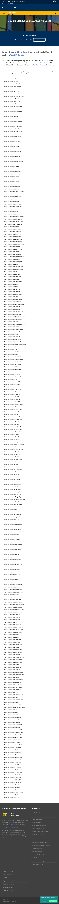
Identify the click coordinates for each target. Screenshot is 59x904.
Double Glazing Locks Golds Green (13, 126)
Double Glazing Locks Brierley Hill (12, 780)
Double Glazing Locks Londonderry (13, 214)
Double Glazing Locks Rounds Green (13, 557)
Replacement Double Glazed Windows (41, 845)
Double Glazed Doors (37, 816)
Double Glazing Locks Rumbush (12, 647)
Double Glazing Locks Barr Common (13, 612)
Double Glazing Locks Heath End (12, 762)
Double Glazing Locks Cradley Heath (13, 547)
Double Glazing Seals (8, 871)
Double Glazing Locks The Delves (12, 750)
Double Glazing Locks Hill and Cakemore (14, 324)
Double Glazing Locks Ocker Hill (12, 199)
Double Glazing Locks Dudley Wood (13, 659)
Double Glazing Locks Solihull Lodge (13, 507)
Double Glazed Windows (38, 813)
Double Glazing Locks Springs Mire (13, 544)
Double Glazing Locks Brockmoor (12, 196)
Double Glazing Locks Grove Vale (12, 109)
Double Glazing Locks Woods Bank (13, 757)
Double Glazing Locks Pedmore (12, 512)
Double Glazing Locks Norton (11, 754)
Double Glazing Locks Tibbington (12, 414)
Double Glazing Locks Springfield (12, 134)
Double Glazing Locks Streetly (11, 346)
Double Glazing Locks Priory (11, 367)
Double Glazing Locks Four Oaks (12, 401)
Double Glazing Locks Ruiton (11, 509)
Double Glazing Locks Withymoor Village (14, 304)
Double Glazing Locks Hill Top (11, 326)
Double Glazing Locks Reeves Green (13, 329)
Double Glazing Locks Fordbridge (12, 351)
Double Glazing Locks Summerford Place (14, 499)
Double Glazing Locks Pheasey (12, 669)
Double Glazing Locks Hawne (11, 379)
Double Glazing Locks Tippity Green (13, 504)
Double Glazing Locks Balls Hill (12, 184)
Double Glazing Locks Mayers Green (13, 447)
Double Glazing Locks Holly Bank (12, 254)
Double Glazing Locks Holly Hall (12, 482)
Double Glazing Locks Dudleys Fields (13, 361)
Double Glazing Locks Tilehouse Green (14, 734)
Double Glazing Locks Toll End (11, 279)
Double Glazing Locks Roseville (12, 306)
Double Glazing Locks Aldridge (11, 201)
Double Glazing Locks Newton (11, 392)
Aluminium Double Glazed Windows (40, 842)
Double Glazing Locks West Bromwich (13, 522)
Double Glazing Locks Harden (11, 119)
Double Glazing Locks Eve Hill (11, 502)
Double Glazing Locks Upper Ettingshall (14, 96)
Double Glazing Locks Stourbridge (12, 151)
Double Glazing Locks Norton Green (13, 649)
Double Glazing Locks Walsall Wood (13, 281)
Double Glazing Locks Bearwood (12, 186)
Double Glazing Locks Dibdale (11, 146)
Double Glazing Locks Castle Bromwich (14, 191)
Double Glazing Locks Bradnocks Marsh (14, 161)
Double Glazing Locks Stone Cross (13, 407)
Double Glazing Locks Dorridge (12, 189)
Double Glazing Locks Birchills (11, 519)
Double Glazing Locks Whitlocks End (13, 644)
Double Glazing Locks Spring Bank (12, 79)
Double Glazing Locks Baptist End (12, 782)
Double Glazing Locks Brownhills (12, 542)
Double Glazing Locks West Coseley (13, 412)
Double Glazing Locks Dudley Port (12, 624)
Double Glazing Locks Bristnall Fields (13, 389)
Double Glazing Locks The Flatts (12, 774)
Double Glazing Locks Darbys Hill (12, 689)
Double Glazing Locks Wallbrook (12, 251)
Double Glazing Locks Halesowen (12, 171)
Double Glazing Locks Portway (11, 434)
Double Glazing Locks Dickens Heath (13, 629)
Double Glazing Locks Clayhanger (12, 739)
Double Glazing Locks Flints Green (12, 276)
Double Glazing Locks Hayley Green (13, 714)
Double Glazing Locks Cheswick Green (14, 604)
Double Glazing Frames (37, 864)
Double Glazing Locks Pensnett (12, 331)
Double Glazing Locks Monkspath (12, 487)
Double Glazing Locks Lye (10, 709)
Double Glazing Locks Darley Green (13, 299)
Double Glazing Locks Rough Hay (12, 497)
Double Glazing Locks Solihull (11, 634)
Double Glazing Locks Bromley (11, 144)
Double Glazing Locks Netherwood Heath (14, 316)
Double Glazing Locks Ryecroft (12, 226)
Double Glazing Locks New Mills (12, 141)
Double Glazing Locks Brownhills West (13, 732)
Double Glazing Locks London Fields (13, 106)
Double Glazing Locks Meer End (12, 374)
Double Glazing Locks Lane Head (12, 314)
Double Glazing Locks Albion (11, 286)
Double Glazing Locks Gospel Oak (12, 717)
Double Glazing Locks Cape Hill (12, 432)
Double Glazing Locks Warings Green (13, 371)
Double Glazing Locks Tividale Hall (12, 179)
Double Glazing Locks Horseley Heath (13, 694)
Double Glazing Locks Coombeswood (13, 149)
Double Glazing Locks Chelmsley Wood (14, 449)
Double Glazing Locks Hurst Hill (12, 382)
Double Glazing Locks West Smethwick (14, 444)
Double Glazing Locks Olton (11, 712)
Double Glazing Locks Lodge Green (13, 442)
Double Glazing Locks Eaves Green (13, 632)
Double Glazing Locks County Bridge (13, 219)
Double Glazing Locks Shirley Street (13, 524)
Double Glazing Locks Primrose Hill (13, 241)
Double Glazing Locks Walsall (11, 594)
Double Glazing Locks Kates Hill (12, 94)
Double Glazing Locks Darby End (12, 599)
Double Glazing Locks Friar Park (12, 574)
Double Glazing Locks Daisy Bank (12, 339)
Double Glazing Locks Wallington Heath (14, 244)
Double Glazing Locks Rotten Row (12, 336)
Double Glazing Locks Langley (11, 264)
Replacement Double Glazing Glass (11, 881)
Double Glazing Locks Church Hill (12, 356)
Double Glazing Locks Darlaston (12, 614)
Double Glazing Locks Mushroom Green (14, 769)
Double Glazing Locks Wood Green (13, 111)
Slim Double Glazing (8, 887)
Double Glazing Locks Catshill (11, 164)
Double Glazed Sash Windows (39, 825)
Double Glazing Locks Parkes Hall (12, 667)
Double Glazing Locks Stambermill (12, 474)
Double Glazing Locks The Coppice (13, 652)
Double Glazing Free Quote (38, 834)
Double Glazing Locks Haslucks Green (13, 777)
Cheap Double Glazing (37, 848)
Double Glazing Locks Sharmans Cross (14, 609)
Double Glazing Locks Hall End (11, 697)
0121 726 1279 (7, 7)
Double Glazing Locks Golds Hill (12, 582)
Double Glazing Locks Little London (13, 319)
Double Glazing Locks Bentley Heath (13, 724)
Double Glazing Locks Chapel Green (13, 429)
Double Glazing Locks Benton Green (13, 409)
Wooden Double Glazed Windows (40, 831)
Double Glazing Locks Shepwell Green (13, 672)
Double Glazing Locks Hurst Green (12, 477)
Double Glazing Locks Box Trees (12, 349)
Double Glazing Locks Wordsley (12, 101)
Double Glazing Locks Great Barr (12, 384)
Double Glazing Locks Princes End (12, 639)
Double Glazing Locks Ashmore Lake (13, 169)
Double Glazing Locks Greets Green (13, 206)
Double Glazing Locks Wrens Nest (12, 417)
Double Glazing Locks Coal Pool (12, 457)
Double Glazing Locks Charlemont (12, 284)
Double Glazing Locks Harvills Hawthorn (14, 256)
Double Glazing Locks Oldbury (11, 464)
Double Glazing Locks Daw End (12, 642)
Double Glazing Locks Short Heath (12, 549)
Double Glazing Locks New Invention (13, 687)
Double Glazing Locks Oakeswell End (13, 269)
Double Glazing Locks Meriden (11, 790)
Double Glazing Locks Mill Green (12, 617)
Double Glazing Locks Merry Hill (12, 289)
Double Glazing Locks (8, 874)
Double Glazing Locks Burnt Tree (12, 437)
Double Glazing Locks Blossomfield (13, 607)
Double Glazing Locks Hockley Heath (13, 792)
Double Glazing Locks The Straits (12, 229)
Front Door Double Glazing (38, 854)
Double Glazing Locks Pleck (11, 296)
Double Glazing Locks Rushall (11, 321)
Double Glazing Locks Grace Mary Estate (14, 707)
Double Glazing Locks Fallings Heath (13, 261)
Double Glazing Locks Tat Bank (12, 534)
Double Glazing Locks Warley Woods (13, 737)
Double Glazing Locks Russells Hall (13, 729)
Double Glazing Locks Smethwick (12, 309)
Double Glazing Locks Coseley (11, 176)
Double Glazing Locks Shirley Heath (13, 249)
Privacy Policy (14, 901)
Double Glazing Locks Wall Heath (12, 364)
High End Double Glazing (38, 861)
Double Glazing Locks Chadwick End (13, 592)
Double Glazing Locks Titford (11, 116)
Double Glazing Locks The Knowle (12, 234)
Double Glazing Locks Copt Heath (12, 301)
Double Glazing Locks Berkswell (12, 619)
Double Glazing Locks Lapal (11, 386)
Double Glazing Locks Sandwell (12, 259)
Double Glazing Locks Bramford (12, 246)
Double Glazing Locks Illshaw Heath (13, 584)
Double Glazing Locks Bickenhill (12, 569)
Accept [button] (53, 901)
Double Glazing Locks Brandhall (12, 394)
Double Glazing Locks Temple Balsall (13, 404)
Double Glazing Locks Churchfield (12, 422)
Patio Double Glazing (37, 851)
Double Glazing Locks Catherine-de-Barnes (15, 344)
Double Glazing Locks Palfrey (11, 194)
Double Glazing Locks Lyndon (11, 537)
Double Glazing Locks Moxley (11, 677)
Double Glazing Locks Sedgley (11, 664)
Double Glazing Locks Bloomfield (12, 559)
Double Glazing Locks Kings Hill (12, 742)
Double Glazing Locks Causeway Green (14, 674)
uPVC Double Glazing (8, 878)
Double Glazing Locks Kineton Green (13, 572)
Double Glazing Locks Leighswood (12, 587)
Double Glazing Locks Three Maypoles (13, 452)
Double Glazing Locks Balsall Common (14, 216)
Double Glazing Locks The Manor (12, 484)
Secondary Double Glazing (38, 828)
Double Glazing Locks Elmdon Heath (13, 744)
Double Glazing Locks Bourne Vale (12, 529)
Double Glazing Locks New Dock (12, 552)
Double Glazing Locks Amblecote (12, 236)
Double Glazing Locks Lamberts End (13, 427)
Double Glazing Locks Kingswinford (13, 772)
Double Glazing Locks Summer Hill (12, 154)
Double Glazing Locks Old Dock (12, 399)
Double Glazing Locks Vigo (10, 271)
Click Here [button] (49, 898)
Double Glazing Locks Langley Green (13, 679)
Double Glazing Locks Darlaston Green (14, 376)
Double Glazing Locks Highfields (12, 517)
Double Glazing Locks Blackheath (12, 209)
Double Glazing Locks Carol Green (12, 682)
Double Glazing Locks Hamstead (12, 719)
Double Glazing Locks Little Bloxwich (13, 114)
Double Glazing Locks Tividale (11, 562)
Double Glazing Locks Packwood (12, 759)
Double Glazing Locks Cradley (11, 81)
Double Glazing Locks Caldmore (12, 795)
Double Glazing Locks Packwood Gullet (14, 597)
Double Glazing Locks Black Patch (12, 397)
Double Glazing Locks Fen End (11, 692)
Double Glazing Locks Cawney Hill (12, 472)
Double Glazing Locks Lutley (11, 334)
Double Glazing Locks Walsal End (12, 231)
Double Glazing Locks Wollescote (12, 424)
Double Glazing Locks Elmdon (11, 91)
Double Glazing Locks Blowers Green (13, 564)
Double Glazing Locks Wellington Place (14, 699)
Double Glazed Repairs (37, 819)
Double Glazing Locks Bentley (11, 554)
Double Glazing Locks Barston (11, 702)
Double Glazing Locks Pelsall (11, 785)
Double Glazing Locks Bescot (11, 104)
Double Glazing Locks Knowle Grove (13, 704)
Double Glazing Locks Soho (11, 354)
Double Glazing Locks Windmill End (13, 239)
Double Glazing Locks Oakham (12, 539)
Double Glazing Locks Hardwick (12, 156)
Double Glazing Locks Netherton (12, 159)
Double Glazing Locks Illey (10, 622)
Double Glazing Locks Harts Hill (12, 654)
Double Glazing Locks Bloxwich (12, 291)
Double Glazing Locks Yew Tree (12, 797)
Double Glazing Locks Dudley (11, 181)
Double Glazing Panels (37, 858)
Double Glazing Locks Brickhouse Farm (14, 627)
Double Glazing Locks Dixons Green (13, 684)
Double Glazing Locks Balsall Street (13, 124)
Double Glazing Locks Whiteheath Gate (14, 139)
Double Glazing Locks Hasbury (12, 439)
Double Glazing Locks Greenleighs (12, 174)
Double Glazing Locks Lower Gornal (13, 89)
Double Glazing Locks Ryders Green (13, 224)
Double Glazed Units (37, 822)
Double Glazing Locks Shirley (11, 577)
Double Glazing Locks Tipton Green (13, 494)
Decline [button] (44, 901)
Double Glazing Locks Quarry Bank (13, 419)
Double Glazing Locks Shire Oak (12, 727)
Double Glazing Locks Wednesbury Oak (14, 532)
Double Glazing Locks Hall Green (12, 747)
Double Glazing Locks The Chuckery (13, 99)
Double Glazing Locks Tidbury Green (13, 589)
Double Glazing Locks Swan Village (13, 602)
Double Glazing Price (8, 890)
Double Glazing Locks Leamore (12, 479)
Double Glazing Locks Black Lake (12, 765)
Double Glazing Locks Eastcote (12, 454)
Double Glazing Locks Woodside (12, 274)
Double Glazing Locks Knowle (11, 579)
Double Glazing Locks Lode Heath (12, 341)
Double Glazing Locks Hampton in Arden (14, 657)
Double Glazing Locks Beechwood (12, 136)
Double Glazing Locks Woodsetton (12, 86)
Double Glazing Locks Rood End (12, 722)
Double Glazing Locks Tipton (11, 211)
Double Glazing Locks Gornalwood (12, 129)
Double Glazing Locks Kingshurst (12, 767)
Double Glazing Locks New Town (12, 489)
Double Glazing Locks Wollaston (12, 787)
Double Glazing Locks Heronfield (12, 527)
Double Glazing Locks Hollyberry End (13, 266)
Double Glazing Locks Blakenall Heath (13, 311)
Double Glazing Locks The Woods (12, 204)
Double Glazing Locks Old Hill (11, 166)
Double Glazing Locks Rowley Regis (13, 121)
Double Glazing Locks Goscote (12, 637)
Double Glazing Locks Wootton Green (13, 221)
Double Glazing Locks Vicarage (12, 467)
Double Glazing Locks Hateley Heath (13, 492)
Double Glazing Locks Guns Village (13, 469)
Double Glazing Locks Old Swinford (13, 662)
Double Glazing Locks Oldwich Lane (13, 459)
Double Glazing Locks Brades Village (13, 514)
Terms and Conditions (6, 901)
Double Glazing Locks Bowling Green (13, 359)
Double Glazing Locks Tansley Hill (12, 752)
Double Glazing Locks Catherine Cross (13, 567)
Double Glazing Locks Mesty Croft (12, 462)
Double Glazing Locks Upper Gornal (13, 131)
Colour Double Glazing (8, 884)
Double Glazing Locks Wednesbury (13, 369)
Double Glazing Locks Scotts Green (13, 294)
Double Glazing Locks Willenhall (12, 84)
